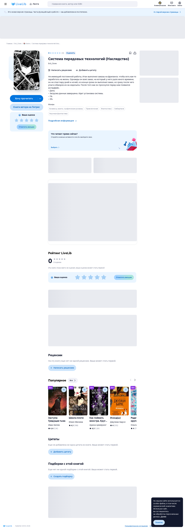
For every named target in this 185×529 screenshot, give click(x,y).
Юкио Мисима (76, 422)
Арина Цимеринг (97, 425)
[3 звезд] (27, 120)
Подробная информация (61, 120)
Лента (36, 4)
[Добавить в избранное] (130, 53)
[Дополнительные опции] (40, 98)
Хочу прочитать (24, 98)
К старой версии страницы (166, 12)
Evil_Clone (52, 63)
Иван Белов (54, 425)
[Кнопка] (131, 380)
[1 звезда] (16, 120)
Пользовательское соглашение (136, 526)
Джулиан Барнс (118, 422)
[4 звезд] (32, 120)
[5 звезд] (37, 120)
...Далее (163, 517)
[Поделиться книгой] (135, 53)
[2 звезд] (22, 120)
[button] (26, 70)
